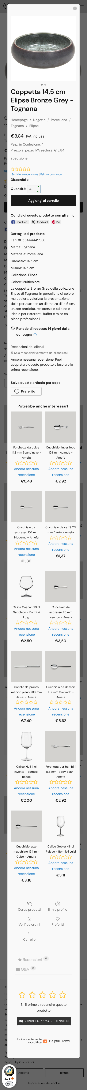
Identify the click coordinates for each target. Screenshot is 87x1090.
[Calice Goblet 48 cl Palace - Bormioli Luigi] (60, 826)
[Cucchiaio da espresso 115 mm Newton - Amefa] (60, 586)
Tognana (17, 126)
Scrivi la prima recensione (47, 1021)
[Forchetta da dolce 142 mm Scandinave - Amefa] (26, 427)
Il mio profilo (57, 909)
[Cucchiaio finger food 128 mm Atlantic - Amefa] (60, 427)
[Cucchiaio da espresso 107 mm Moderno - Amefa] (26, 506)
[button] (26, 391)
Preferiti (58, 924)
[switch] (9, 1084)
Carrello (29, 939)
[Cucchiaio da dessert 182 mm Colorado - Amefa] (60, 666)
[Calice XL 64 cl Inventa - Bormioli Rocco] (26, 746)
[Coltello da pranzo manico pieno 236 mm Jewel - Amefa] (26, 666)
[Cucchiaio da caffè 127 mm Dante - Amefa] (60, 506)
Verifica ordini (29, 924)
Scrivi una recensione (25, 174)
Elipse (34, 126)
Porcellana (59, 120)
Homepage (19, 120)
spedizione (19, 158)
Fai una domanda (51, 174)
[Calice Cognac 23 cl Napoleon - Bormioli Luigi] (26, 586)
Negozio (39, 120)
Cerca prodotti (29, 909)
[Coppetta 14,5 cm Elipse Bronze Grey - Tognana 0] (43, 48)
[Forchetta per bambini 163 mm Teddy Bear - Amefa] (60, 746)
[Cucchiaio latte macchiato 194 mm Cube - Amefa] (26, 826)
